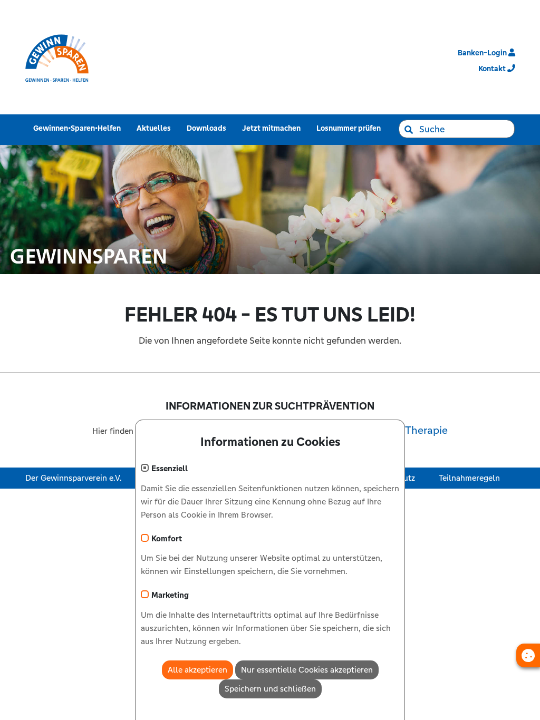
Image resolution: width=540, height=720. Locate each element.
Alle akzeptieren (197, 670)
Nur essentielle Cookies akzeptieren (307, 670)
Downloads (208, 128)
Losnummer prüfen (350, 128)
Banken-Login (483, 52)
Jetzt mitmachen (273, 128)
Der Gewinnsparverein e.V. (73, 478)
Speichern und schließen (270, 689)
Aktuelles (156, 128)
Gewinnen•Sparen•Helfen (79, 128)
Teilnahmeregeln (469, 478)
